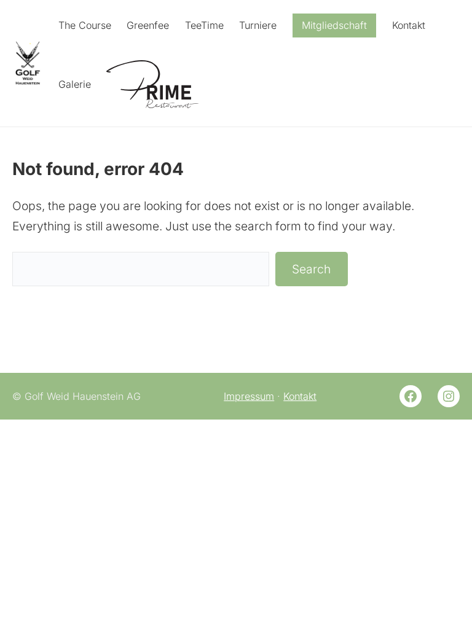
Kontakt (300, 396)
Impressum (249, 396)
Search (311, 269)
